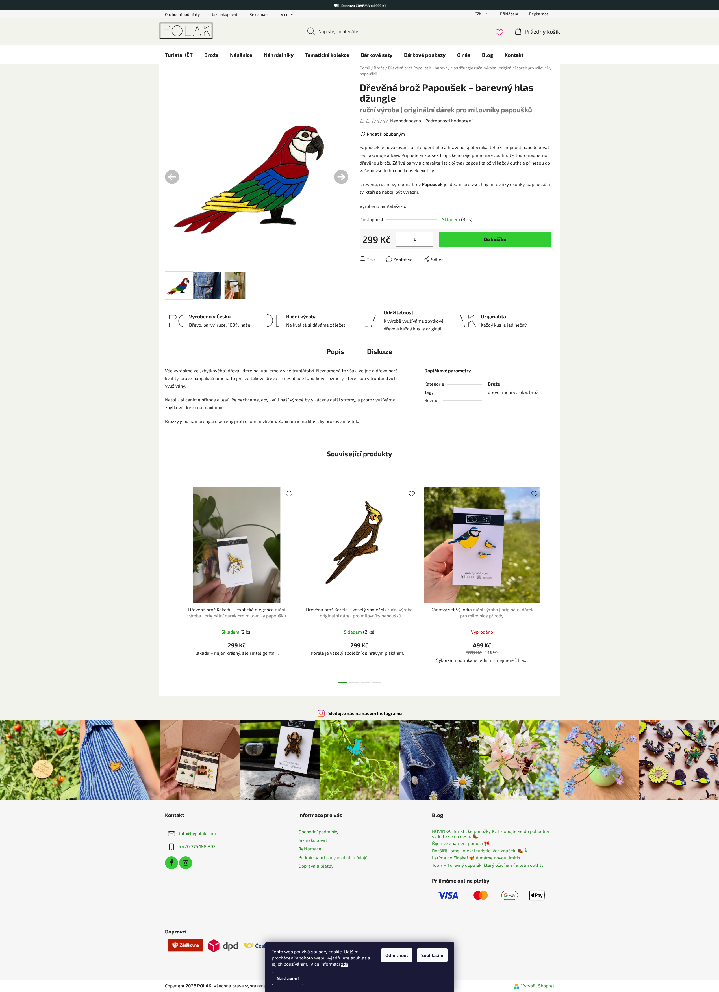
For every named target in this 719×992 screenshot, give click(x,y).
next (549, 582)
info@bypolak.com (197, 833)
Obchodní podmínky (182, 14)
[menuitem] (178, 54)
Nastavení (288, 978)
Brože (494, 383)
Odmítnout (396, 955)
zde (344, 964)
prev (169, 582)
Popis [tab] (335, 351)
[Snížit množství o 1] (400, 239)
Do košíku (495, 239)
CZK (478, 13)
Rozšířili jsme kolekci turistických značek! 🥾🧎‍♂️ (480, 850)
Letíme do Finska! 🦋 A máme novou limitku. (477, 857)
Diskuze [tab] (379, 351)
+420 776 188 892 (197, 846)
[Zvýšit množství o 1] (429, 239)
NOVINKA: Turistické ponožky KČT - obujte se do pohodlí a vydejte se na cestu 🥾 (490, 833)
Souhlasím (432, 955)
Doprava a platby (315, 865)
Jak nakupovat (224, 14)
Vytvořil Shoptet (537, 985)
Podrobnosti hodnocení (448, 120)
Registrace (539, 13)
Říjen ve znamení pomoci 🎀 (461, 843)
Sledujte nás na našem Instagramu (365, 713)
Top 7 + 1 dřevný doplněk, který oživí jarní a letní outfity (488, 865)
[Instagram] (185, 862)
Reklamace (259, 14)
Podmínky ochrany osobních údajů (333, 857)
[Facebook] (171, 862)
